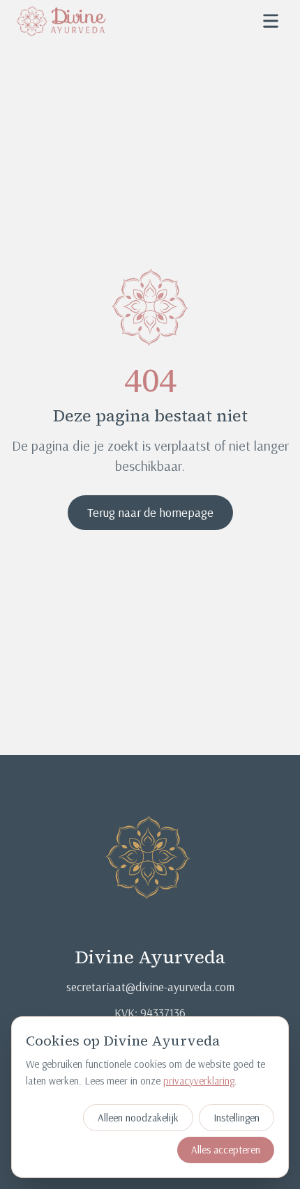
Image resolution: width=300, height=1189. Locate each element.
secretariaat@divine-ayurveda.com (150, 986)
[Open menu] (270, 21)
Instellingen (236, 1117)
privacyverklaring (198, 1080)
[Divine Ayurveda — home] (61, 21)
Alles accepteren (225, 1149)
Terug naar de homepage (150, 512)
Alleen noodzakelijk (138, 1117)
